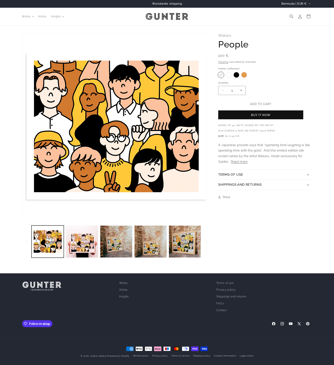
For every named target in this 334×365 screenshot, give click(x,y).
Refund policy (140, 356)
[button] (28, 16)
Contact (221, 310)
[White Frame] (228, 75)
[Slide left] (26, 241)
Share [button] (226, 196)
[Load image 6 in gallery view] (116, 241)
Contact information (225, 356)
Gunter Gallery (98, 356)
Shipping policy (201, 356)
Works (123, 283)
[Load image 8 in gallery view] (185, 241)
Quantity (223, 82)
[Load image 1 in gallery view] (48, 241)
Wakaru (224, 35)
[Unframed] (221, 75)
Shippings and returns (231, 296)
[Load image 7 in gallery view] (150, 241)
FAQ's (220, 303)
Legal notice (246, 356)
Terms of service (180, 356)
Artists (123, 289)
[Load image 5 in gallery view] (82, 241)
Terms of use (224, 283)
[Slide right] (206, 241)
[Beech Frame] (244, 75)
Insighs (124, 296)
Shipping (223, 61)
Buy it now (260, 115)
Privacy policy (226, 289)
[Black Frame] (236, 75)
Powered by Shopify (118, 356)
